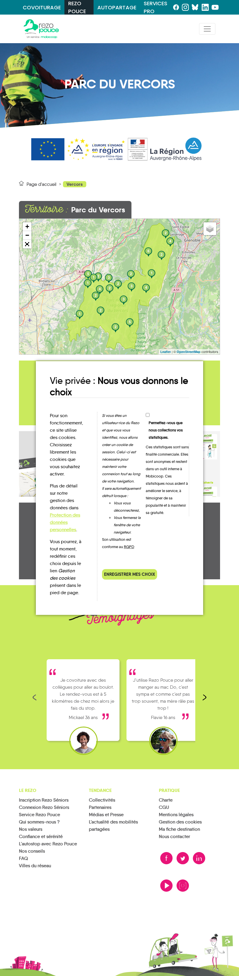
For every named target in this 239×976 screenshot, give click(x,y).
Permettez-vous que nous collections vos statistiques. (166, 430)
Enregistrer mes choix (129, 574)
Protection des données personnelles (65, 522)
